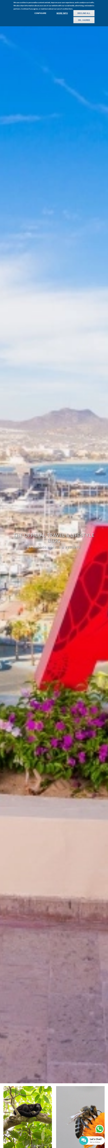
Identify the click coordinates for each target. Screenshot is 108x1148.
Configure (40, 13)
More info (62, 13)
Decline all (83, 13)
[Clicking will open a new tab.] (99, 1129)
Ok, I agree (84, 20)
